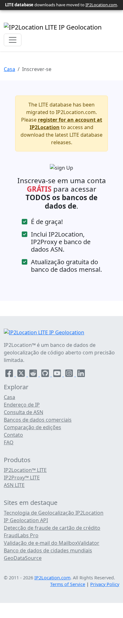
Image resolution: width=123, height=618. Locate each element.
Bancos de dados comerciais (38, 419)
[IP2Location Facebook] (10, 374)
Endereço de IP (22, 404)
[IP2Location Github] (46, 374)
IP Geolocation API (26, 520)
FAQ (9, 442)
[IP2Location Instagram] (70, 374)
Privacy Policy (104, 584)
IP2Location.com (101, 5)
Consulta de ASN (23, 412)
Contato (13, 434)
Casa (9, 69)
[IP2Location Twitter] (22, 374)
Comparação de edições (32, 427)
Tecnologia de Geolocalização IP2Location (53, 512)
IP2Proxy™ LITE (22, 477)
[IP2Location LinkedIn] (81, 374)
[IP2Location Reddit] (34, 374)
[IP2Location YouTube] (58, 374)
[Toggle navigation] (12, 40)
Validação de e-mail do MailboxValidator (51, 542)
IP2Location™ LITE (25, 470)
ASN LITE (14, 485)
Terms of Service (67, 584)
